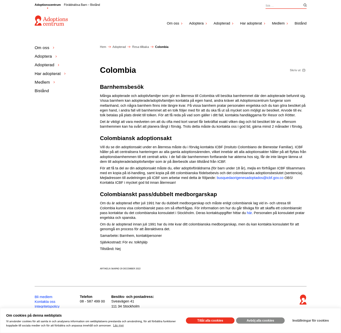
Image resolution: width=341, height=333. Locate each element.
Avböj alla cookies (260, 320)
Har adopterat (251, 23)
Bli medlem (43, 297)
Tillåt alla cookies (210, 320)
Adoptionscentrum (48, 4)
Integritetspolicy (47, 306)
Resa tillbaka (140, 46)
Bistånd (301, 23)
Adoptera (196, 23)
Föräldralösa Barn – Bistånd (82, 4)
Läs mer (118, 325)
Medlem (278, 23)
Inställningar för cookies (310, 320)
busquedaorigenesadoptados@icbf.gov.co (250, 178)
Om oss (173, 23)
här (249, 213)
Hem (103, 46)
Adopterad (222, 23)
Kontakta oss (45, 302)
